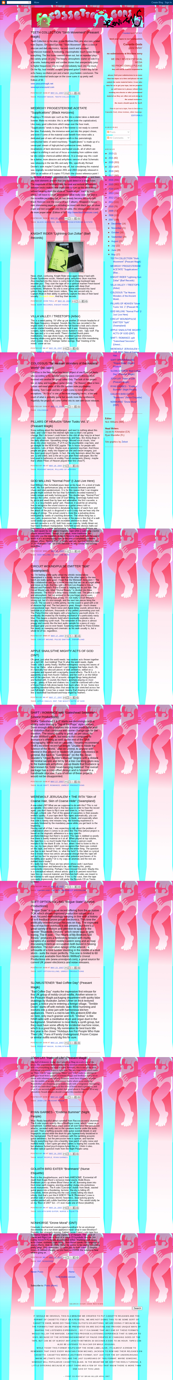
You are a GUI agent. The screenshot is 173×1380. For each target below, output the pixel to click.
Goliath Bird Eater (47, 1211)
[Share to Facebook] (75, 93)
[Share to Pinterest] (79, 93)
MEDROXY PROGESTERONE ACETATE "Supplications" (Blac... (125, 269)
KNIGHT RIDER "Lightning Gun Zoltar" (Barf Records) (60, 236)
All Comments (116, 138)
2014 (111, 189)
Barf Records (45, 305)
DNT (55, 701)
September (117, 237)
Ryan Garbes (61, 1157)
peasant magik (45, 97)
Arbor (40, 352)
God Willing (44, 555)
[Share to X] (72, 93)
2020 (111, 162)
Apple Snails (44, 701)
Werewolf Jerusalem (73, 890)
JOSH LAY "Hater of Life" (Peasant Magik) (59, 1058)
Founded (126, 33)
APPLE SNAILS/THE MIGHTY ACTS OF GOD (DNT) (62, 653)
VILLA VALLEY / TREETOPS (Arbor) (55, 316)
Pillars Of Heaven (65, 469)
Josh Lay (42, 1101)
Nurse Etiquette (69, 1211)
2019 (111, 166)
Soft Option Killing (48, 971)
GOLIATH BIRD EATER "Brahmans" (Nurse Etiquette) (60, 1171)
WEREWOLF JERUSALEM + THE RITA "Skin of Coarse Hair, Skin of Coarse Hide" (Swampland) (63, 799)
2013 (111, 193)
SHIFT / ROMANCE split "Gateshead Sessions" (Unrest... (122, 341)
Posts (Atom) (50, 1285)
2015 (111, 184)
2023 (111, 153)
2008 (111, 215)
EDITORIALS (136, 115)
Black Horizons (46, 222)
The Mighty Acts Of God (71, 701)
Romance (55, 785)
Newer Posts (37, 1272)
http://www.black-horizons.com (82, 212)
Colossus (42, 410)
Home (72, 1272)
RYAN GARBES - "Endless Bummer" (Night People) (60, 1114)
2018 (111, 171)
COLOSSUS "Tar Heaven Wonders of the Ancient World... (123, 295)
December (116, 223)
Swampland (78, 639)
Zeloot (125, 441)
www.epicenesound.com (42, 87)
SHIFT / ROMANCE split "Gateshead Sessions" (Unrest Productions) (63, 715)
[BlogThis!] (69, 93)
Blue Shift (43, 785)
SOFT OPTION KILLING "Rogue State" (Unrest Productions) (62, 904)
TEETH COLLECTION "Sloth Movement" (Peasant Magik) (65, 34)
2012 (111, 197)
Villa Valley (64, 352)
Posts (112, 132)
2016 (111, 180)
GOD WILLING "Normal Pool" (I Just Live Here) (63, 481)
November (116, 228)
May (113, 254)
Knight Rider (61, 305)
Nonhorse (48, 1261)
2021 (111, 158)
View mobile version (65, 1277)
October (115, 232)
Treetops (50, 352)
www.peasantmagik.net (42, 83)
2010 (111, 206)
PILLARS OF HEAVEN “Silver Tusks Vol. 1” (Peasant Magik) (60, 424)
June (114, 250)
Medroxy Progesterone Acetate (74, 222)
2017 (111, 175)
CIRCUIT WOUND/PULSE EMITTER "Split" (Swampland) (60, 568)
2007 (111, 219)
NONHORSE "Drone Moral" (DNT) (54, 1223)
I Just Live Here (61, 555)
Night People (44, 1157)
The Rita (55, 890)
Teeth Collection (65, 97)
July (113, 245)
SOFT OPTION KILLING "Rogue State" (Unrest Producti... (122, 363)
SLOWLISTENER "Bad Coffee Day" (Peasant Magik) (61, 985)
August (115, 241)
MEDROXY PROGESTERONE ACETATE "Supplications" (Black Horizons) (59, 110)
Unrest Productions (72, 785)
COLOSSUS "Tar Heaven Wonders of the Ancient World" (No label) (64, 365)
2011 (111, 202)
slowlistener (63, 1046)
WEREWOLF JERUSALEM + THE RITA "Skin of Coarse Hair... (124, 352)
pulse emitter (62, 639)
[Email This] (66, 93)
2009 (111, 211)
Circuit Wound (45, 639)
